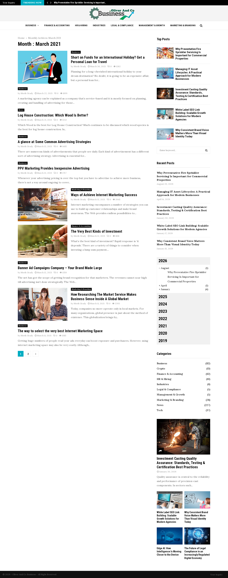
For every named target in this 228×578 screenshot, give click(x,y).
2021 (163, 325)
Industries (99, 25)
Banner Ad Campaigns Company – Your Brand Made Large (60, 268)
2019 (163, 340)
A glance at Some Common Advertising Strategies (54, 142)
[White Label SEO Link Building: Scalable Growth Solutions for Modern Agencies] (165, 113)
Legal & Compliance (122, 25)
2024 (163, 304)
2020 (163, 333)
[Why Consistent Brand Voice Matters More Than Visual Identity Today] (165, 134)
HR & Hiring (81, 25)
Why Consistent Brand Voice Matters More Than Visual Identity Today (192, 133)
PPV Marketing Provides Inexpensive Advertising (53, 168)
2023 (163, 311)
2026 (163, 260)
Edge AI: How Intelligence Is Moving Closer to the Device (169, 551)
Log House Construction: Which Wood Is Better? (53, 115)
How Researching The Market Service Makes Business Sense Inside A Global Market (103, 296)
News (21, 110)
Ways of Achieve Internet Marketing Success (104, 195)
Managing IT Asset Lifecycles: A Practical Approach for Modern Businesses (183, 193)
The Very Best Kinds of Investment (96, 231)
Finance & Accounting (57, 25)
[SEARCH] (206, 150)
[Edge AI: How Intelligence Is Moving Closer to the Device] (170, 536)
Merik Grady (80, 66)
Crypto (161, 368)
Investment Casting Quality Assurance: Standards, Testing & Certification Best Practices (182, 210)
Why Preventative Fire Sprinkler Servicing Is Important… (80, 2)
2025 (163, 296)
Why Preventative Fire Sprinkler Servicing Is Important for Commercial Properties (182, 176)
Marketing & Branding (183, 25)
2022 (163, 318)
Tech (160, 410)
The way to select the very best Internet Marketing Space (60, 331)
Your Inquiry (9, 2)
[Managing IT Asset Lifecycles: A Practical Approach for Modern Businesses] (165, 73)
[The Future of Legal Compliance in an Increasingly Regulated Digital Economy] (197, 536)
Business (30, 25)
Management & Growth (152, 25)
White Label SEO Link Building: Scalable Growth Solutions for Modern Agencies (183, 227)
